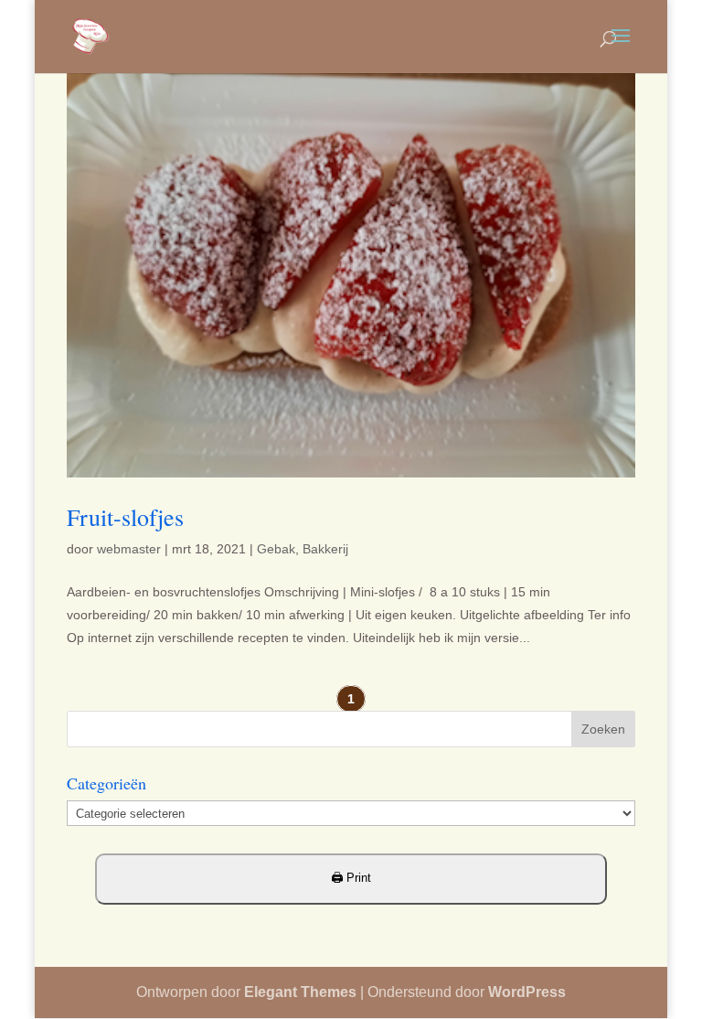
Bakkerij (325, 549)
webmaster (129, 549)
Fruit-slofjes (125, 516)
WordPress (527, 992)
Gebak (276, 549)
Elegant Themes (300, 992)
